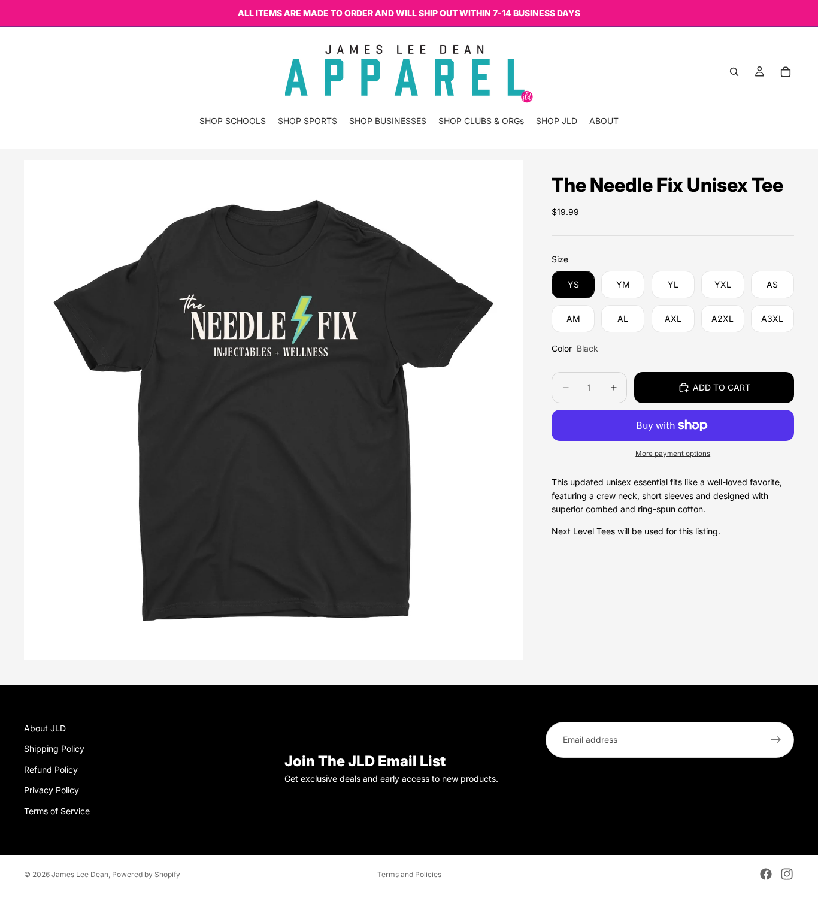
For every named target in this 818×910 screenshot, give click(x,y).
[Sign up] (776, 739)
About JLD (45, 728)
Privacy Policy (51, 790)
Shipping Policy (54, 749)
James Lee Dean (79, 874)
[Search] (734, 72)
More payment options (672, 453)
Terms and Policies (409, 874)
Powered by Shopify (146, 874)
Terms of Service (57, 811)
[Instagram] (787, 874)
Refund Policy (51, 769)
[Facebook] (766, 874)
